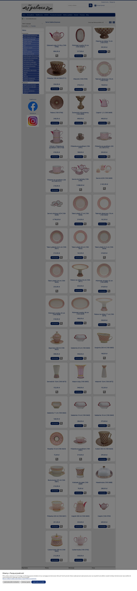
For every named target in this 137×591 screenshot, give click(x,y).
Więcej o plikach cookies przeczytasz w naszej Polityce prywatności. (19, 578)
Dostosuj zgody (26, 582)
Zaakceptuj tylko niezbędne (11, 582)
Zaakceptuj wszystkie (38, 582)
